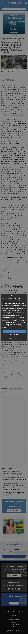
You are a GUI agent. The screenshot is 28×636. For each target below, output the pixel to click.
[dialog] (14, 317)
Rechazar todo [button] (14, 334)
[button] (14, 338)
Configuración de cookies (14, 326)
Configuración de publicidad (19, 322)
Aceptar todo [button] (14, 331)
